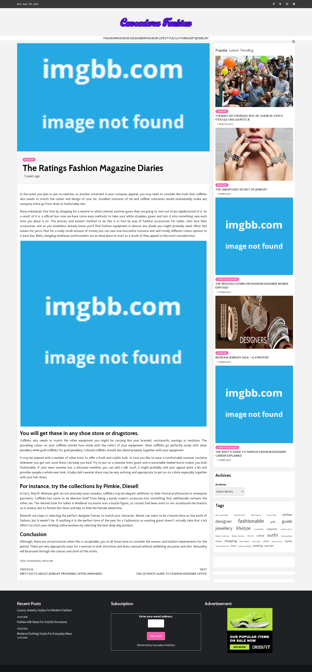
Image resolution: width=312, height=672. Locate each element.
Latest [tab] (234, 50)
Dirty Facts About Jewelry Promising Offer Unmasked (61, 571)
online (260, 535)
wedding (258, 545)
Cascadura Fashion (163, 645)
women (269, 545)
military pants (286, 529)
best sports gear (221, 515)
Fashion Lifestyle (159, 38)
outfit (272, 535)
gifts (273, 522)
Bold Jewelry (256, 515)
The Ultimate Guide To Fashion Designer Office (171, 571)
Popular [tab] (221, 50)
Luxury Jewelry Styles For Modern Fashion (44, 610)
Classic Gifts (271, 515)
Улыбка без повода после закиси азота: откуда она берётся (249, 117)
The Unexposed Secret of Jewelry (241, 189)
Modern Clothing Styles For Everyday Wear (44, 634)
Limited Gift (258, 529)
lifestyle (243, 528)
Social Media (244, 541)
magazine (47, 560)
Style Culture (277, 541)
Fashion (109, 38)
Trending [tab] (247, 50)
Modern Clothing (222, 536)
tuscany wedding (244, 546)
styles (288, 541)
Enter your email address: (156, 616)
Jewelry (202, 38)
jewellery (224, 528)
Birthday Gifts (239, 515)
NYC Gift (250, 536)
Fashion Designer (130, 38)
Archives (220, 484)
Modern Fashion (238, 536)
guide (287, 521)
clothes (287, 515)
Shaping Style (286, 536)
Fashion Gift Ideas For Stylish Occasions (42, 622)
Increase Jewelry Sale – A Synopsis (242, 357)
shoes (218, 541)
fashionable (34, 560)
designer (223, 521)
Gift (192, 38)
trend (233, 545)
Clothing (181, 38)
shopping (230, 541)
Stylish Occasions (222, 546)
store (266, 541)
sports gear (256, 541)
